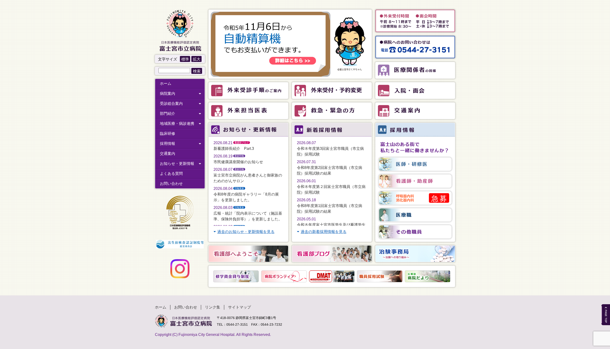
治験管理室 (415, 253)
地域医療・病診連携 (177, 123)
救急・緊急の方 (332, 110)
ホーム (165, 83)
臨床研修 (167, 134)
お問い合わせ (171, 184)
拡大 (196, 59)
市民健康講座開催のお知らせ (238, 162)
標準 (185, 59)
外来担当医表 (248, 110)
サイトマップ (239, 307)
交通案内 (167, 154)
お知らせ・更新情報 (177, 164)
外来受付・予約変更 (332, 90)
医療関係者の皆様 (415, 70)
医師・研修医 (415, 164)
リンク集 (212, 307)
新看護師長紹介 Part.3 (234, 149)
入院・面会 (415, 90)
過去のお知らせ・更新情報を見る (245, 232)
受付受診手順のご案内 (248, 90)
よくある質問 (171, 174)
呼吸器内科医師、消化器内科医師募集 (415, 198)
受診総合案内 (171, 103)
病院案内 (167, 93)
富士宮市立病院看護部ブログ (332, 253)
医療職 (415, 215)
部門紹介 (167, 113)
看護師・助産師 (415, 181)
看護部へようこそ (248, 253)
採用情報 (167, 144)
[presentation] (210, 276)
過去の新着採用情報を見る (323, 232)
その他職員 (415, 231)
